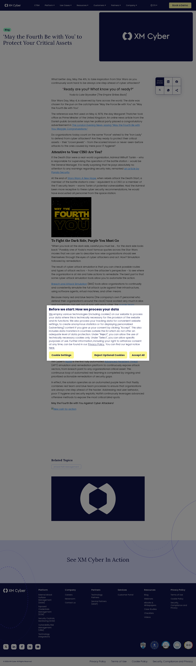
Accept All (138, 355)
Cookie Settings (61, 355)
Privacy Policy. (96, 344)
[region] (98, 333)
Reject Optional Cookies (109, 355)
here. (52, 347)
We (51, 314)
